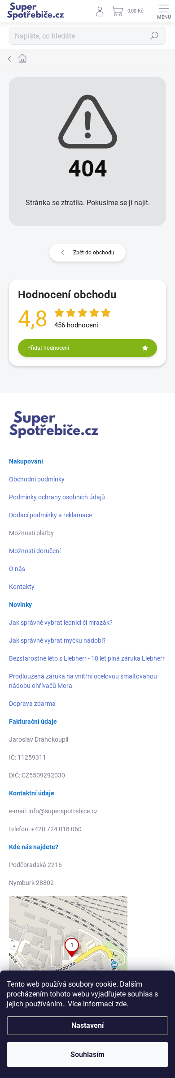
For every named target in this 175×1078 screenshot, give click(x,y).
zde (121, 1004)
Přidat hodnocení (48, 348)
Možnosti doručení (35, 550)
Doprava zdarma (32, 703)
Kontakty (22, 586)
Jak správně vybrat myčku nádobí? (57, 640)
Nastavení (87, 1025)
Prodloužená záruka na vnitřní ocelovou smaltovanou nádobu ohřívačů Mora (83, 681)
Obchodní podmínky (37, 479)
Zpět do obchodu (93, 252)
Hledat (154, 36)
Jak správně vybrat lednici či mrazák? (61, 622)
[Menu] (164, 11)
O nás (17, 568)
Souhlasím (87, 1054)
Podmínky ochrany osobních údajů (57, 497)
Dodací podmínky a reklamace (50, 515)
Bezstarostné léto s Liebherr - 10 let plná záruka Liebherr (87, 658)
